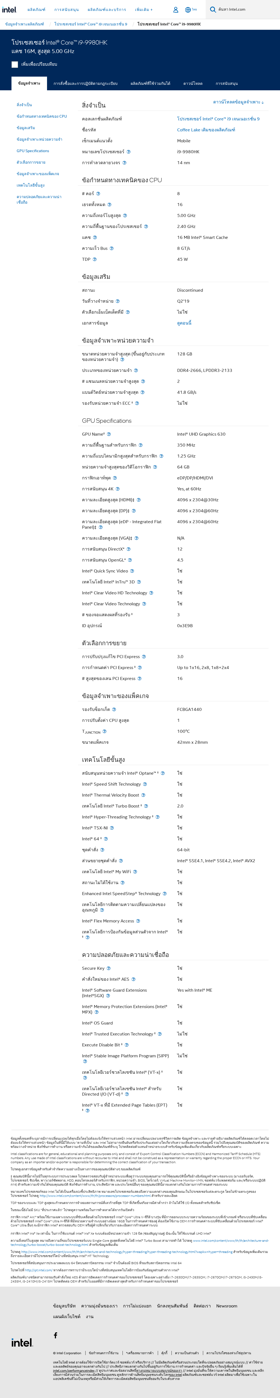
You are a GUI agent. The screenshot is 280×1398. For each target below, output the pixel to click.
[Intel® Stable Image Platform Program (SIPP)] (85, 1061)
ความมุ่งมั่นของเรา (99, 1306)
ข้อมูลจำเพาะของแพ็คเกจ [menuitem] (38, 173)
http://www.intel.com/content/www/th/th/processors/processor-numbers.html (95, 1196)
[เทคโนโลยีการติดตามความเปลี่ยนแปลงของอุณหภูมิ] (102, 910)
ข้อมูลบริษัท (64, 1306)
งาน (90, 1316)
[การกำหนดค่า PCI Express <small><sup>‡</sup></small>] (140, 667)
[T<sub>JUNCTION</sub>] (104, 731)
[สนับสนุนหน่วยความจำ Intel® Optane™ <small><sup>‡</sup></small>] (163, 773)
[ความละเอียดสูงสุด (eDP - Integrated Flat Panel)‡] (101, 527)
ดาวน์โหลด (193, 83)
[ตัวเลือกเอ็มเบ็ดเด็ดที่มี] (128, 312)
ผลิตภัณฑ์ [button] (37, 9)
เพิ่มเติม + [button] (144, 9)
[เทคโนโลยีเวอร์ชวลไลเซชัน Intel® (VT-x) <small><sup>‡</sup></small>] (85, 1077)
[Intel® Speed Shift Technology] (145, 784)
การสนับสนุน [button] (66, 9)
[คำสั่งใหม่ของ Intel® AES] (133, 979)
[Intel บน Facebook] (55, 1336)
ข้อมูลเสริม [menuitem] (26, 127)
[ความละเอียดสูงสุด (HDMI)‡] (139, 499)
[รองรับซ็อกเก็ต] (114, 709)
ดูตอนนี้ (184, 323)
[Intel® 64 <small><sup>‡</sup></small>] (106, 839)
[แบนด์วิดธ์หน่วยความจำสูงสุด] (142, 392)
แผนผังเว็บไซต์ (66, 1316)
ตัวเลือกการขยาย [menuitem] (31, 162)
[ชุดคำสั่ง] (102, 849)
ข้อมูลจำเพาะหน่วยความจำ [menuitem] (39, 139)
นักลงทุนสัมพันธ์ (172, 1306)
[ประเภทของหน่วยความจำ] (136, 370)
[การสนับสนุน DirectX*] (129, 549)
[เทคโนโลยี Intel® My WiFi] (135, 871)
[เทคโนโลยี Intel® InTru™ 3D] (139, 582)
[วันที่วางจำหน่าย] (118, 301)
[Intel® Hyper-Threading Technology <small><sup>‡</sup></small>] (157, 817)
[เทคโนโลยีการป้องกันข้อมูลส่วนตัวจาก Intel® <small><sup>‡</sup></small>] (87, 937)
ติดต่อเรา (202, 1306)
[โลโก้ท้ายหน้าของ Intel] (22, 1342)
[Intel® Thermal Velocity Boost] (143, 795)
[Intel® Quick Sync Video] (132, 571)
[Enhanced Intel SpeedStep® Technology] (165, 893)
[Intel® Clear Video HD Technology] (151, 593)
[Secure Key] (109, 968)
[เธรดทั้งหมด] (109, 204)
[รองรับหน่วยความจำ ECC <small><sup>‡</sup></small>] (137, 403)
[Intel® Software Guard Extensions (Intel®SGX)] (108, 995)
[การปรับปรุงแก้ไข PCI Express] (144, 656)
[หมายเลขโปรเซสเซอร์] (129, 151)
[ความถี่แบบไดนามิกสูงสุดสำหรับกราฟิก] (161, 456)
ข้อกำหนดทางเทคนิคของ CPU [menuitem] (42, 116)
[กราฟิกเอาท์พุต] (115, 478)
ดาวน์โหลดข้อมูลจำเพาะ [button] (237, 102)
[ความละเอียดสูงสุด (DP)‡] (134, 510)
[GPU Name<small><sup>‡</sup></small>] (109, 434)
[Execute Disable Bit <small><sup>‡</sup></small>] (127, 1045)
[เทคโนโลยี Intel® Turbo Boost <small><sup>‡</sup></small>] (146, 806)
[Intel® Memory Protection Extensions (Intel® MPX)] (97, 1012)
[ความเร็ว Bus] (112, 248)
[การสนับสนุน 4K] (118, 489)
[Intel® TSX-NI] (112, 828)
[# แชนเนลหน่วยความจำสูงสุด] (143, 381)
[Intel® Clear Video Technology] (144, 603)
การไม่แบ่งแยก (137, 1306)
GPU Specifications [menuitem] (33, 150)
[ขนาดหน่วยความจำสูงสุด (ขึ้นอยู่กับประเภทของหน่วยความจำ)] (122, 359)
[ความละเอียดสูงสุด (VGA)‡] (136, 538)
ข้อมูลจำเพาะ (29, 83)
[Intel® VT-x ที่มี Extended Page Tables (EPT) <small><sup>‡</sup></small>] (87, 1110)
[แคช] (95, 237)
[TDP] (95, 259)
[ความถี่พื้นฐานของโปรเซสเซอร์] (146, 226)
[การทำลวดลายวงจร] (124, 162)
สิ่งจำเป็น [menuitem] (24, 104)
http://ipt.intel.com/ (38, 1270)
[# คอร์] (98, 193)
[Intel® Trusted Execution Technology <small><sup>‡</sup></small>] (160, 1034)
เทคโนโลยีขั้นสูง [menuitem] (31, 185)
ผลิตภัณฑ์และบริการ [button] (107, 9)
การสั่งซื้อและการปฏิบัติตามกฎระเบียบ (86, 83)
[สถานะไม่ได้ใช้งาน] (122, 882)
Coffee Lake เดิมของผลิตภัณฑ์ (206, 130)
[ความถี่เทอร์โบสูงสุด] (125, 215)
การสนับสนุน (227, 83)
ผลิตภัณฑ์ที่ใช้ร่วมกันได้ (150, 83)
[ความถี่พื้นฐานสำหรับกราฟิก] (141, 445)
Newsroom (226, 1306)
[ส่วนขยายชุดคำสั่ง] (121, 860)
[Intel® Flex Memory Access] (138, 921)
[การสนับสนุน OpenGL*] (130, 560)
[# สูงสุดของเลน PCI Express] (139, 678)
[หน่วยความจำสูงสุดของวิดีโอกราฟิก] (155, 467)
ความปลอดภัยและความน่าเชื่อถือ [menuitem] (39, 199)
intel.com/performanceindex (74, 1370)
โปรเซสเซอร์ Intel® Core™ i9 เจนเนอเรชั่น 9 (218, 119)
